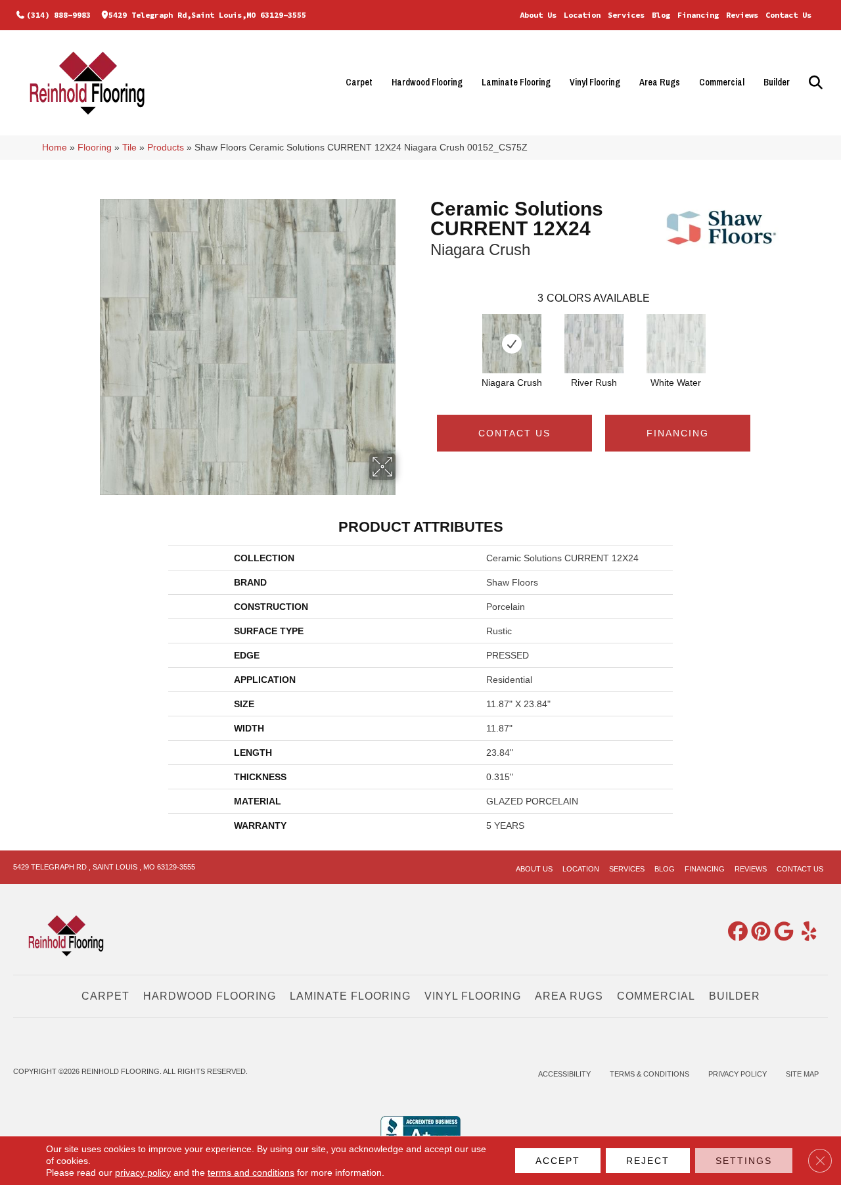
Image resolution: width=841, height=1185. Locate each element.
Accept (557, 1160)
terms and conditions (251, 1172)
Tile (129, 147)
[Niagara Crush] (512, 344)
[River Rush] (594, 344)
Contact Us (788, 15)
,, (207, 15)
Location (582, 15)
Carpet (359, 82)
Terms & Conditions (649, 1074)
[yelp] (804, 932)
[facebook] (735, 932)
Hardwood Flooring (427, 82)
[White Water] (676, 344)
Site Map (802, 1074)
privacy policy (143, 1172)
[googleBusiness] (781, 932)
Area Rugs (659, 82)
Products (165, 147)
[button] (814, 82)
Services (626, 15)
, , (104, 867)
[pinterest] (758, 932)
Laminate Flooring (516, 82)
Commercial (721, 82)
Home (54, 147)
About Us (538, 15)
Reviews (742, 15)
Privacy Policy (737, 1074)
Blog (661, 15)
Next (763, 330)
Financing (698, 15)
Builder (776, 82)
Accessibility (564, 1074)
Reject (648, 1160)
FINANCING (678, 433)
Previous (424, 330)
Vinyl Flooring (595, 82)
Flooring (95, 147)
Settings (744, 1160)
